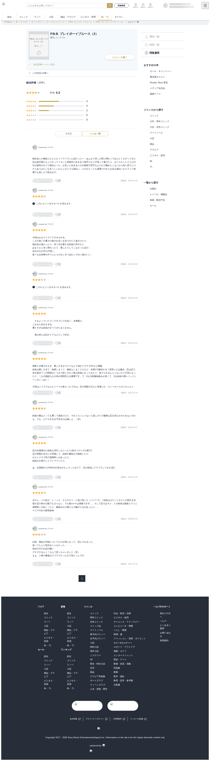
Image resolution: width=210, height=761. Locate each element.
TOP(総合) (8, 22)
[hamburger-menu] (205, 5)
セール (153, 205)
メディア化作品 (157, 88)
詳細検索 (121, 5)
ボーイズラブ (37, 22)
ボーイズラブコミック (55, 22)
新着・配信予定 (157, 200)
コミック (154, 115)
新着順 (68, 133)
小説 (152, 138)
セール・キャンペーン (160, 71)
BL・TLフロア (22, 22)
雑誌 (152, 144)
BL (151, 161)
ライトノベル (156, 132)
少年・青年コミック (159, 121)
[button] (138, 719)
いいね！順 (95, 133)
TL (151, 166)
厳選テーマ (155, 94)
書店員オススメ (157, 77)
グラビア (154, 149)
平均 (52, 93)
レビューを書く (119, 57)
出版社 (153, 188)
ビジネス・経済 (157, 155)
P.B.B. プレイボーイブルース (80, 22)
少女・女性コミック (159, 127)
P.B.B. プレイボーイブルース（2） (110, 22)
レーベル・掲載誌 (158, 194)
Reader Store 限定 (159, 82)
